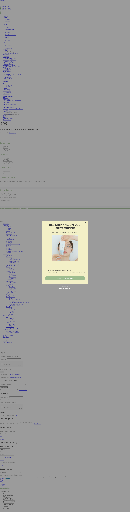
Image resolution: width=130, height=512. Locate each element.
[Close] (86, 223)
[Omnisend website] (65, 287)
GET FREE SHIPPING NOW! (65, 278)
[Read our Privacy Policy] (84, 273)
